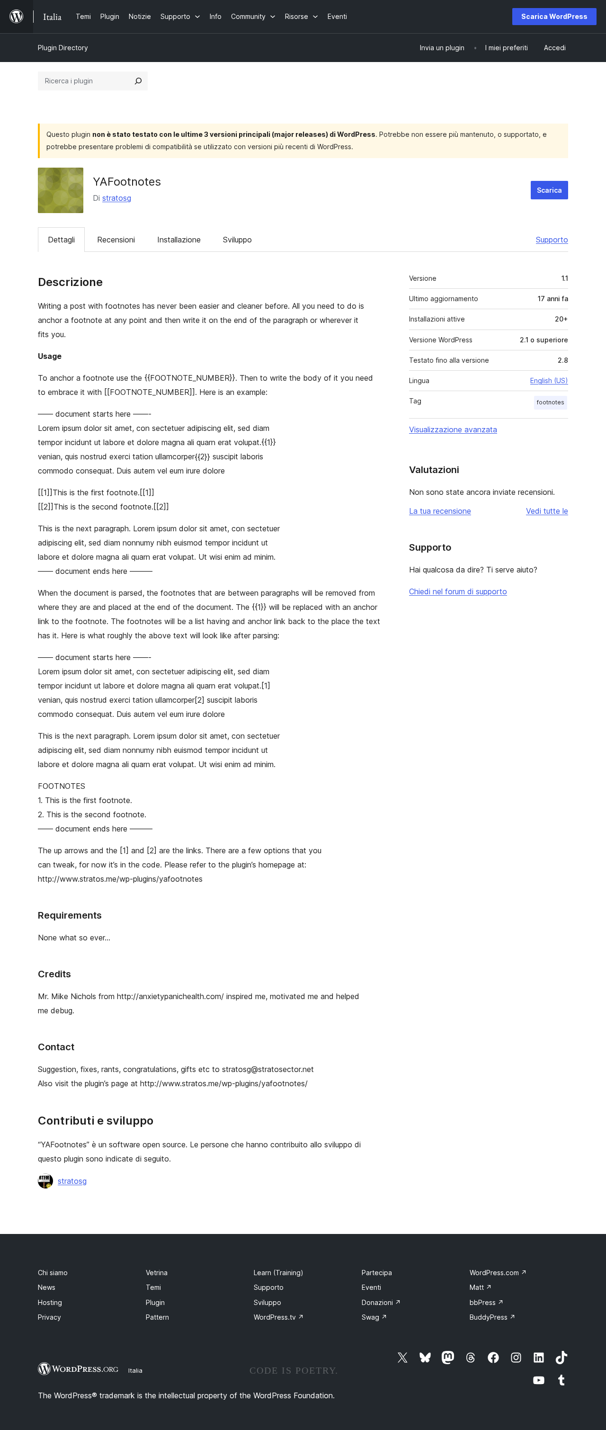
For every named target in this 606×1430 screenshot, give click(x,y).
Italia (135, 1370)
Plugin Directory (63, 48)
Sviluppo (237, 239)
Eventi (371, 1287)
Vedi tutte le (547, 511)
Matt (481, 1287)
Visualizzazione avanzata (453, 429)
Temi (153, 1287)
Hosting (50, 1302)
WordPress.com (498, 1273)
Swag (374, 1317)
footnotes (550, 402)
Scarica (549, 190)
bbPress (487, 1302)
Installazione (179, 239)
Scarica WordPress (554, 16)
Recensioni (116, 239)
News (46, 1287)
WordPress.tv (279, 1317)
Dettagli (61, 239)
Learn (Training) (278, 1273)
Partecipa (377, 1273)
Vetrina (157, 1273)
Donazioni (381, 1302)
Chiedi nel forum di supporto (458, 591)
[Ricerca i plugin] (138, 81)
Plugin (155, 1302)
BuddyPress (493, 1317)
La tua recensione (440, 511)
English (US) (549, 380)
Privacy (49, 1317)
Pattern (157, 1317)
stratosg (116, 198)
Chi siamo (53, 1273)
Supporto (552, 239)
